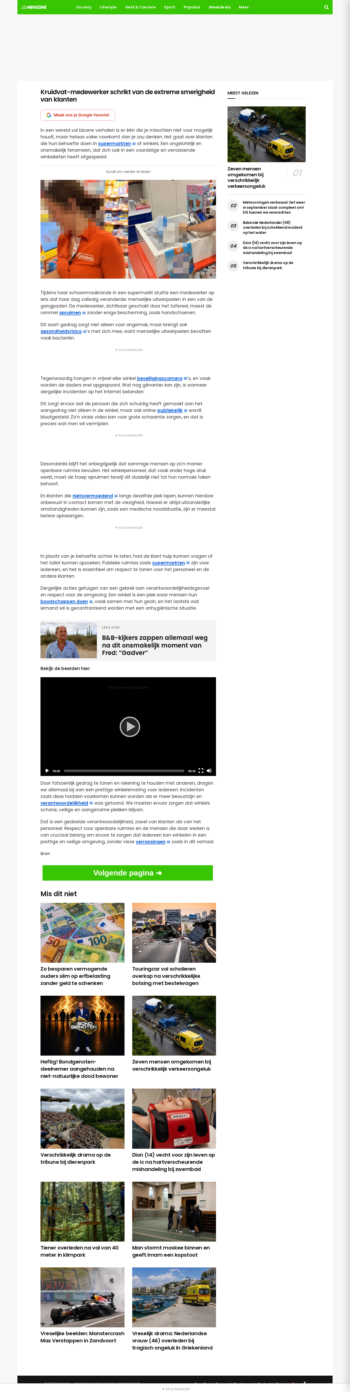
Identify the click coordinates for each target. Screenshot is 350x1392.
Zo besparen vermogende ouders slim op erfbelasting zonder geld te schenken (75, 976)
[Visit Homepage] (34, 7)
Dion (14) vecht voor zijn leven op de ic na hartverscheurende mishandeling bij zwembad (173, 1162)
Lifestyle (108, 7)
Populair (192, 7)
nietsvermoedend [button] (93, 496)
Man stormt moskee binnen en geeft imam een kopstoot (171, 1251)
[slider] (124, 771)
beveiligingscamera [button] (159, 378)
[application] (128, 726)
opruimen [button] (70, 313)
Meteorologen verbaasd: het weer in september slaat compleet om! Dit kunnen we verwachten (274, 207)
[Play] (128, 726)
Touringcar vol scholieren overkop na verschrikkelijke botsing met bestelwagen (166, 976)
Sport (170, 7)
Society (84, 7)
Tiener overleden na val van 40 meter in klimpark (79, 1251)
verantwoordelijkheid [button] (64, 803)
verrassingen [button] (151, 842)
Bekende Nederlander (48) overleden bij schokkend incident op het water (273, 227)
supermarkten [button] (114, 143)
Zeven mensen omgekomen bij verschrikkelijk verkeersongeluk (171, 1065)
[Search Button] (326, 7)
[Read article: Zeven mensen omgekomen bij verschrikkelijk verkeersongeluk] (267, 134)
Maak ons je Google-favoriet (81, 115)
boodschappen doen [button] (64, 601)
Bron (45, 854)
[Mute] (209, 770)
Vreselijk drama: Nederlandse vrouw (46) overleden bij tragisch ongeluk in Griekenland (172, 1340)
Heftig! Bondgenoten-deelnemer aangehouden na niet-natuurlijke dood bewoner (79, 1069)
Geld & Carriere (140, 7)
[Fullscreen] (201, 770)
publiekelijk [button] (170, 410)
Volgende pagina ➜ (127, 873)
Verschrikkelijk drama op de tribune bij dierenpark (75, 1158)
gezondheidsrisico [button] (61, 331)
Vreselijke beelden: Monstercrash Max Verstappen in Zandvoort (82, 1337)
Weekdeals (220, 7)
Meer (244, 7)
